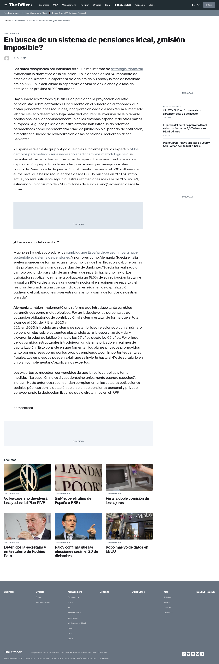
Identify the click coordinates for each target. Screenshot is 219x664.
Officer (209, 5)
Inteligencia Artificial (77, 623)
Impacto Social (74, 613)
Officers (40, 592)
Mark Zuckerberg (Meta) (36, 13)
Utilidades (168, 613)
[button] (6, 5)
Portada (7, 20)
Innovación (72, 618)
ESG (69, 607)
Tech (70, 633)
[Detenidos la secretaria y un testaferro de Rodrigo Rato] (27, 526)
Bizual (70, 602)
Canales (167, 607)
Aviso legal (70, 658)
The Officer (13, 652)
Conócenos (30, 658)
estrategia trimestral (127, 69)
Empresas (9, 592)
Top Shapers (73, 597)
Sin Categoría (12, 33)
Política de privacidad (86, 658)
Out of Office (138, 592)
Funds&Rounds (205, 592)
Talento (71, 628)
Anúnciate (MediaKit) (13, 658)
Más (166, 592)
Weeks (167, 602)
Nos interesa (43, 658)
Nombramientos (43, 602)
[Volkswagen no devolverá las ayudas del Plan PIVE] (27, 477)
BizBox (39, 597)
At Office (168, 597)
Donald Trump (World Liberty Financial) (69, 13)
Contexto (104, 592)
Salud (70, 639)
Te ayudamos (57, 658)
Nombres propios (11, 13)
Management (75, 592)
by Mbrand (103, 658)
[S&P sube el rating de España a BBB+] (78, 477)
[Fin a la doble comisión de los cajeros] (129, 477)
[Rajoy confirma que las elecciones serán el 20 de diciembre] (78, 526)
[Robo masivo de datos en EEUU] (129, 526)
